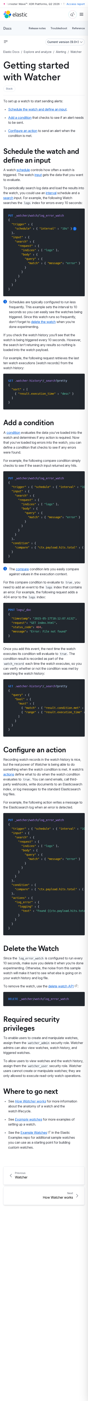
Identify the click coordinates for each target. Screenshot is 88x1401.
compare (22, 569)
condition (13, 432)
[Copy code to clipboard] (78, 215)
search (8, 198)
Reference (78, 28)
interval (51, 193)
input (38, 175)
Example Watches (33, 1132)
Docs (7, 28)
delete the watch (43, 322)
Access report (76, 4)
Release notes (37, 28)
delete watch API (61, 986)
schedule (23, 170)
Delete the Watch (31, 948)
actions (8, 774)
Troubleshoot (59, 28)
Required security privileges (31, 1023)
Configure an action (22, 131)
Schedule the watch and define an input (37, 109)
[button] (9, 89)
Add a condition (20, 117)
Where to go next (30, 1091)
